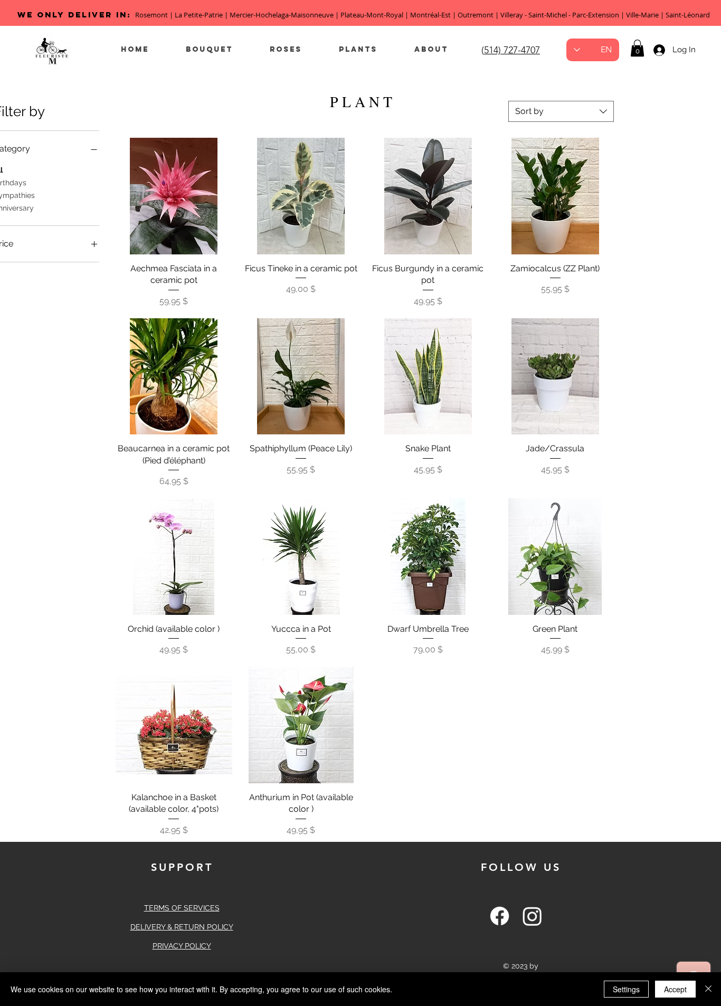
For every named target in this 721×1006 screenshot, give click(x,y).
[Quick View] (174, 196)
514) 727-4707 (512, 50)
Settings (626, 989)
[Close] (708, 989)
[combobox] (561, 111)
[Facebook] (499, 916)
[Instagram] (532, 916)
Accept (675, 989)
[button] (637, 48)
